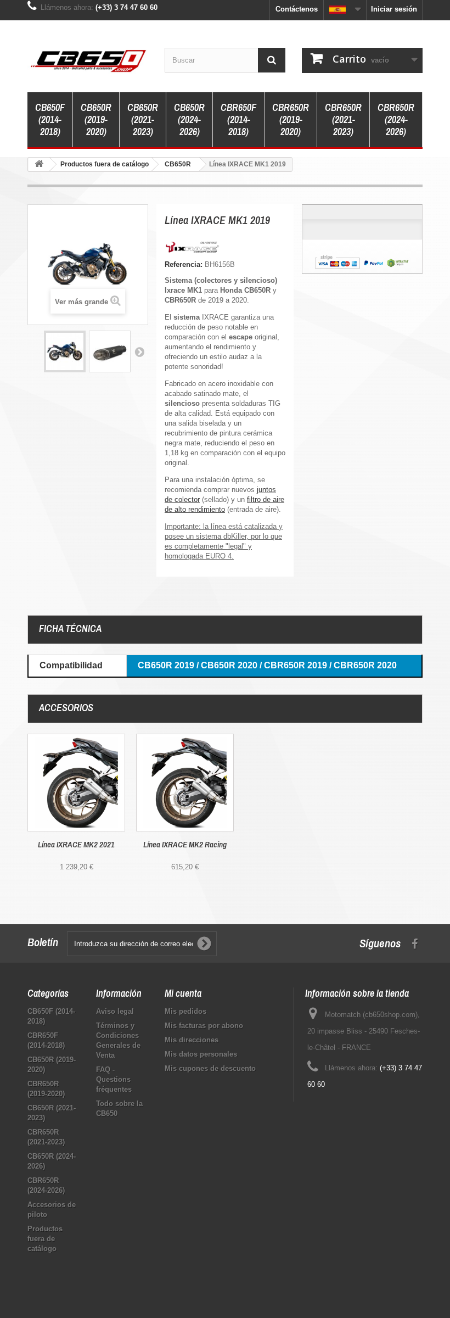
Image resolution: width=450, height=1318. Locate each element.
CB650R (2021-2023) (142, 119)
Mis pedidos (185, 1011)
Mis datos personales (201, 1054)
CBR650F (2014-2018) (238, 119)
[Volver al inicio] (39, 164)
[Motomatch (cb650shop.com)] (87, 60)
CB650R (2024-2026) (189, 119)
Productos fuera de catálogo (45, 1239)
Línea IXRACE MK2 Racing (185, 845)
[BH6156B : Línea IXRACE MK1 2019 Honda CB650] (64, 351)
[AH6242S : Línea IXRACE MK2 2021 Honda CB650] (76, 782)
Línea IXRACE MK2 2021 (76, 845)
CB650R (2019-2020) (96, 119)
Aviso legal (115, 1011)
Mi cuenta (183, 993)
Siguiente (139, 351)
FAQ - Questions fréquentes (114, 1079)
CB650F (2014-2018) (50, 119)
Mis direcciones (191, 1040)
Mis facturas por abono (204, 1025)
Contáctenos (296, 9)
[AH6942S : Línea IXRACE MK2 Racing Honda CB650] (185, 782)
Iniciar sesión (394, 9)
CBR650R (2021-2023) (343, 119)
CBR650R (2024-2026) (396, 119)
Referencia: (184, 264)
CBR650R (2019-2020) (290, 119)
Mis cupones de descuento (210, 1068)
